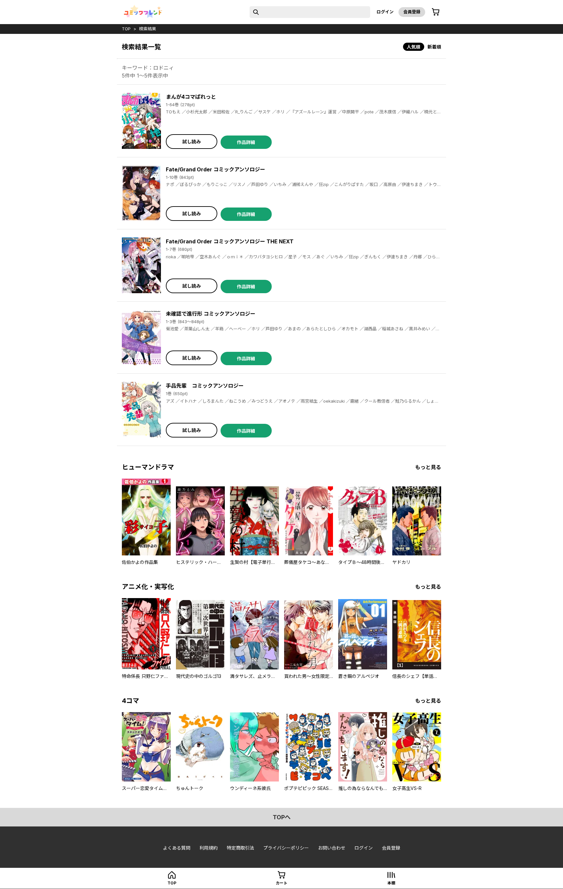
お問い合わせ (331, 848)
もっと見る (428, 467)
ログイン (385, 11)
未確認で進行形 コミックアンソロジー (210, 313)
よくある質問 (176, 848)
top (126, 28)
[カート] (436, 12)
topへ (282, 817)
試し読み (191, 141)
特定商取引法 (240, 848)
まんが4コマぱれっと (191, 96)
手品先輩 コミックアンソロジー (205, 385)
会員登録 (411, 11)
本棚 (391, 883)
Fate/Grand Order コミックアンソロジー (215, 169)
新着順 (434, 47)
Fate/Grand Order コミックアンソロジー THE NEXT (230, 241)
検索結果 (147, 28)
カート (281, 883)
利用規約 (208, 848)
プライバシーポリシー (286, 848)
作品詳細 (246, 142)
